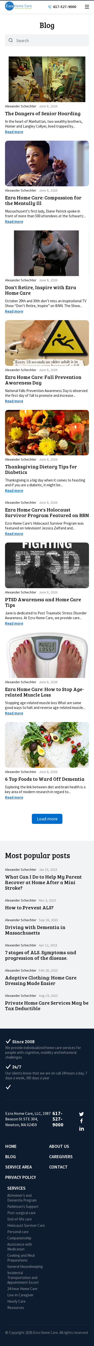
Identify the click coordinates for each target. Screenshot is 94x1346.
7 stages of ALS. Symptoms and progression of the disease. (40, 955)
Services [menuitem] (16, 1188)
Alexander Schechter (20, 106)
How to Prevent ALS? (29, 907)
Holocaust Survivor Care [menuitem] (26, 1225)
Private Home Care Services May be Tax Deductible (46, 1005)
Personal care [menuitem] (18, 1231)
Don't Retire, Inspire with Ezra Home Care (40, 289)
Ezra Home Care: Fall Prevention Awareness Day (43, 379)
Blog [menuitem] (10, 1156)
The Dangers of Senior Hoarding (42, 113)
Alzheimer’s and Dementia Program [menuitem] (22, 1198)
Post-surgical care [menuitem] (21, 1212)
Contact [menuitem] (58, 1167)
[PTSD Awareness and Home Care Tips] (47, 565)
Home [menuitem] (11, 1146)
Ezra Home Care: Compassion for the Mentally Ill (43, 200)
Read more (14, 131)
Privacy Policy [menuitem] (20, 1177)
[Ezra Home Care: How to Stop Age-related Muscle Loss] (47, 655)
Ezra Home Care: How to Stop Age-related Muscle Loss (44, 691)
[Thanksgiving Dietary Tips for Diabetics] (47, 433)
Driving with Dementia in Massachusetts (35, 929)
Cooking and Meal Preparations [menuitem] (21, 1258)
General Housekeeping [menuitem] (25, 1266)
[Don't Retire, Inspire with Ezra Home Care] (47, 253)
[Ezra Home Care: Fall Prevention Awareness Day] (47, 343)
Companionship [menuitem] (19, 1238)
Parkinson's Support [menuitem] (23, 1206)
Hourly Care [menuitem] (16, 1301)
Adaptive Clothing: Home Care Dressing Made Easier (40, 980)
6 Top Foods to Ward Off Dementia (44, 779)
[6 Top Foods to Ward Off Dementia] (47, 745)
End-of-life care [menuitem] (19, 1219)
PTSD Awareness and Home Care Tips (43, 602)
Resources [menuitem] (15, 1307)
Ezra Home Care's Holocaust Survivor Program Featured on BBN (47, 512)
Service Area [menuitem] (18, 1167)
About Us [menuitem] (59, 1146)
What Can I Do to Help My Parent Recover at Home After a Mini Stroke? (43, 882)
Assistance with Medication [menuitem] (19, 1246)
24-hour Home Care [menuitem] (22, 1288)
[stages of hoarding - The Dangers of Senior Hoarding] (47, 79)
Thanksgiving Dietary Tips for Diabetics (41, 469)
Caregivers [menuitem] (61, 1156)
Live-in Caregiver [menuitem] (20, 1295)
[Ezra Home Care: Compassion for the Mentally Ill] (47, 163)
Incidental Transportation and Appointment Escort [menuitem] (23, 1277)
